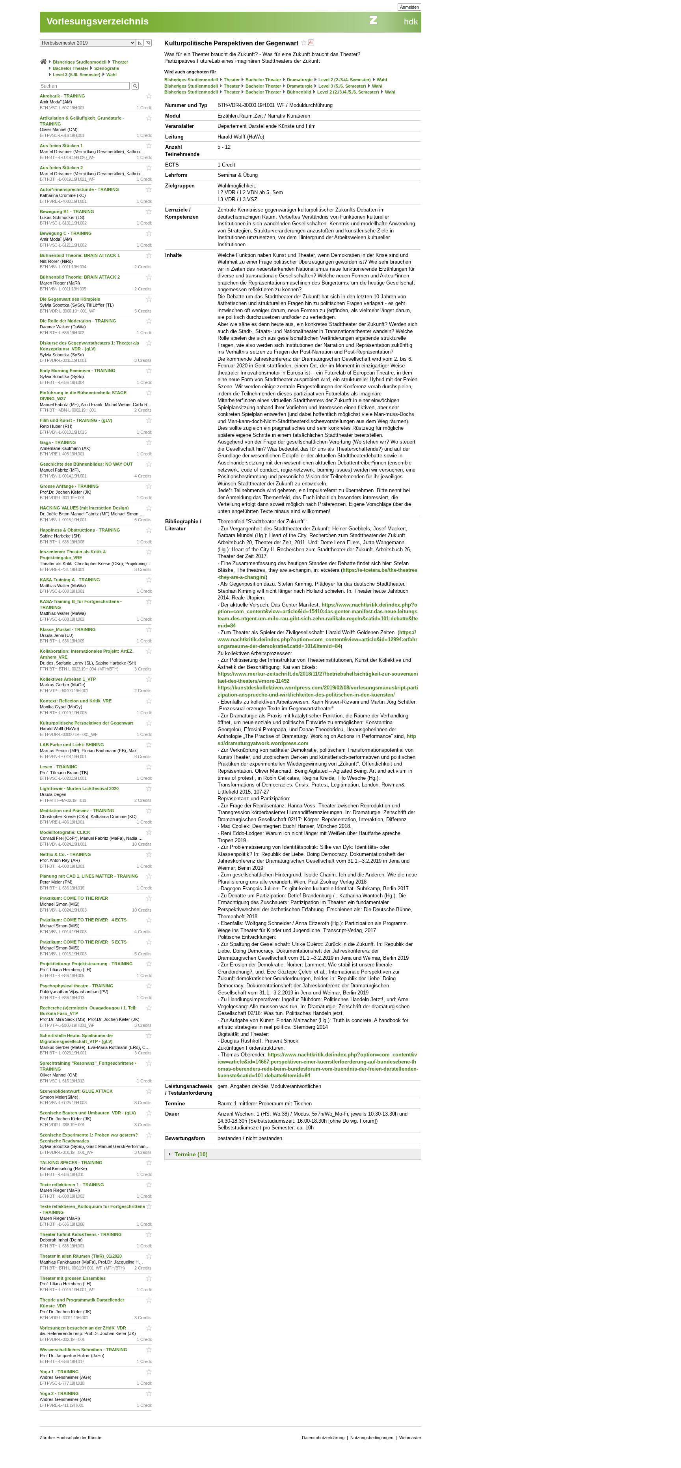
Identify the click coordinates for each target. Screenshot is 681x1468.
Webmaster (410, 1437)
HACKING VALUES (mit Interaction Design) (85, 508)
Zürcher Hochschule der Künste (70, 1437)
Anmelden (409, 7)
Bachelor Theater (70, 68)
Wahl (111, 74)
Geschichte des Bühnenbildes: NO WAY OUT (87, 464)
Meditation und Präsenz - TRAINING (77, 810)
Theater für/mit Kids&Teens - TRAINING (81, 1234)
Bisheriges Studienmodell (79, 62)
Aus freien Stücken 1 (62, 145)
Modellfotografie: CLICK (65, 832)
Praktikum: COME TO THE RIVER (74, 898)
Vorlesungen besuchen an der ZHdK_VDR (83, 1328)
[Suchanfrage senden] (135, 86)
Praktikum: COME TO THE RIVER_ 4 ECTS (84, 920)
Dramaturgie (300, 79)
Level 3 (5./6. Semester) (76, 74)
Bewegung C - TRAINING (66, 233)
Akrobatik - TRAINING (63, 96)
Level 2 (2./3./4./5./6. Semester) (348, 92)
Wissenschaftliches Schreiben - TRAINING (84, 1349)
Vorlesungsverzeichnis (98, 21)
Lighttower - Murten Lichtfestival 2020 (80, 788)
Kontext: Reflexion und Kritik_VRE (76, 700)
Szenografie (106, 68)
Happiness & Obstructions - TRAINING (80, 530)
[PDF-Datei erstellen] (311, 43)
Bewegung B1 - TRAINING (67, 211)
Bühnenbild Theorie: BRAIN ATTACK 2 (80, 277)
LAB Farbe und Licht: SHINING (72, 744)
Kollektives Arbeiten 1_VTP (68, 679)
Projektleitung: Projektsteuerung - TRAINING (87, 963)
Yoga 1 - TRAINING (60, 1371)
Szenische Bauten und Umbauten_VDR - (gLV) (88, 1112)
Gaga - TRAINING (58, 442)
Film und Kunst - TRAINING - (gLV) (77, 420)
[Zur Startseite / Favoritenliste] (43, 62)
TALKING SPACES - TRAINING (72, 1162)
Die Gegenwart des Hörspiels (70, 299)
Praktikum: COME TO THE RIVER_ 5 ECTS (84, 942)
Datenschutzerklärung (323, 1437)
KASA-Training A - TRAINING (70, 579)
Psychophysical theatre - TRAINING (77, 985)
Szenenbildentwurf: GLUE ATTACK (77, 1091)
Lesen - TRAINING (59, 766)
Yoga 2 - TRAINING (60, 1393)
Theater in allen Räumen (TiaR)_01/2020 (81, 1256)
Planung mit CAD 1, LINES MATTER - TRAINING (90, 876)
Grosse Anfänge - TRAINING (70, 486)
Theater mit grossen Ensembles (73, 1278)
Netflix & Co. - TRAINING (66, 854)
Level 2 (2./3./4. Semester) (344, 79)
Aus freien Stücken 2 (62, 167)
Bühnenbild (299, 92)
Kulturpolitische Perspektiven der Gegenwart (87, 723)
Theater (120, 62)
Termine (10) (191, 1154)
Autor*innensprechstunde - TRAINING (80, 189)
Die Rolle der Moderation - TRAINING (78, 320)
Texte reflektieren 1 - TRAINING (72, 1184)
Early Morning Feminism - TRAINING (78, 370)
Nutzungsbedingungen (371, 1437)
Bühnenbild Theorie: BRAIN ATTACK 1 (80, 255)
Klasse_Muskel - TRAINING (68, 629)
